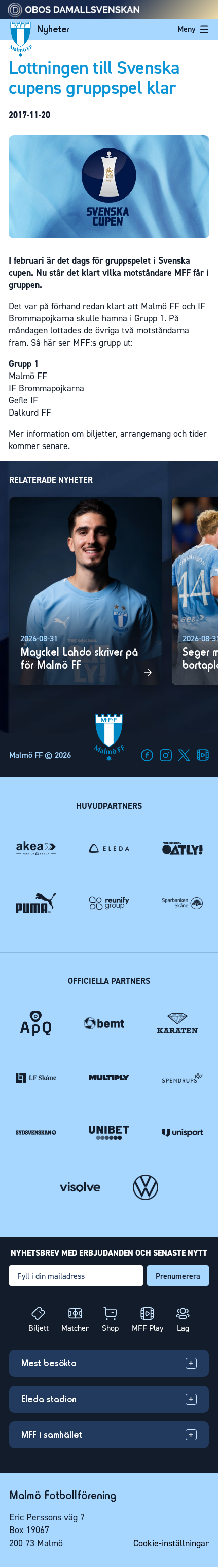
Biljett (38, 1328)
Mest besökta (49, 1363)
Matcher (75, 1328)
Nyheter (53, 29)
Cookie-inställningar (171, 1543)
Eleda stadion (49, 1399)
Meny (186, 29)
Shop (110, 1328)
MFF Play (147, 1328)
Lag (183, 1328)
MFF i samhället (51, 1434)
